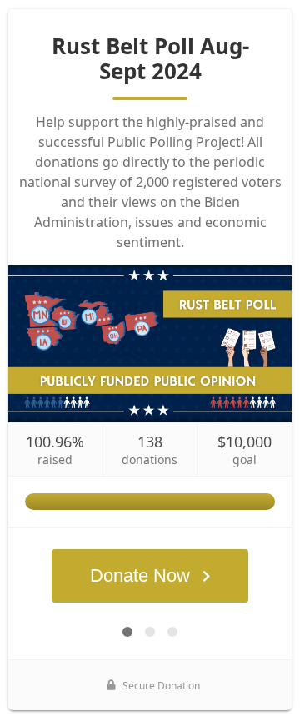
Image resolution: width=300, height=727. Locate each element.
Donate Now (140, 575)
